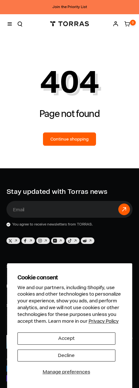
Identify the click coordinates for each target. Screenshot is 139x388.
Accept (66, 338)
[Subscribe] (124, 209)
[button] (9, 24)
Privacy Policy (104, 321)
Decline (66, 355)
